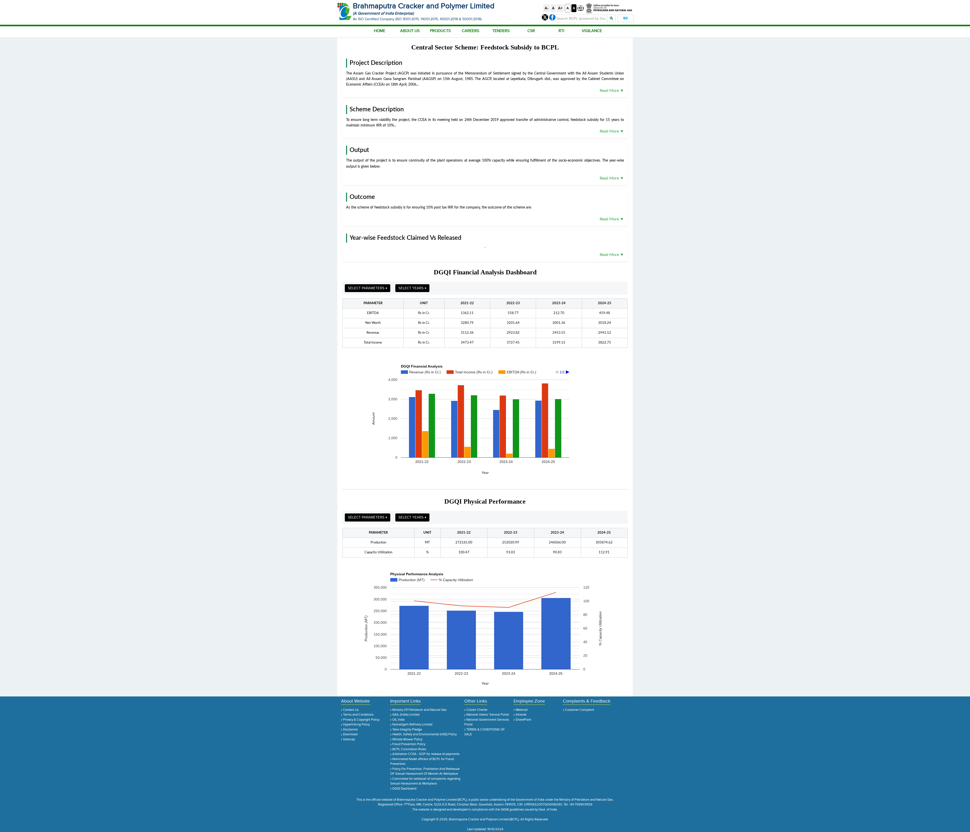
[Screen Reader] (581, 8)
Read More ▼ (612, 91)
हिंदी (625, 18)
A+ (560, 8)
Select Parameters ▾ (367, 288)
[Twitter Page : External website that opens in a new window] (545, 17)
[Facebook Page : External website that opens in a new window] (552, 17)
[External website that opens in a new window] (609, 8)
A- (546, 8)
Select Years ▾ (412, 288)
